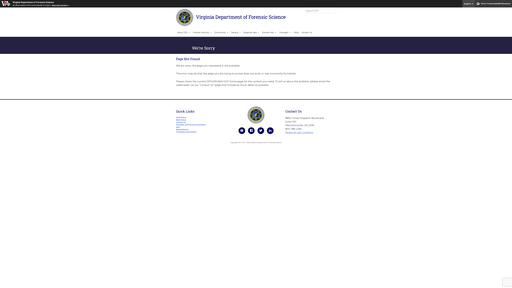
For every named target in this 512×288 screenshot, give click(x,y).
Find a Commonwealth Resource (495, 3)
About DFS (182, 32)
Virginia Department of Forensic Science (33, 2)
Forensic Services (201, 32)
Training (234, 32)
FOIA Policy (181, 118)
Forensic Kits (268, 32)
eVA (178, 127)
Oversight (283, 32)
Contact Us (306, 32)
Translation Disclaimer (186, 132)
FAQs (296, 32)
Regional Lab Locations (299, 132)
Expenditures (182, 130)
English (468, 4)
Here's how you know (59, 5)
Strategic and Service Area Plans (191, 125)
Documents (220, 32)
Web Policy (181, 120)
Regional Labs (250, 32)
